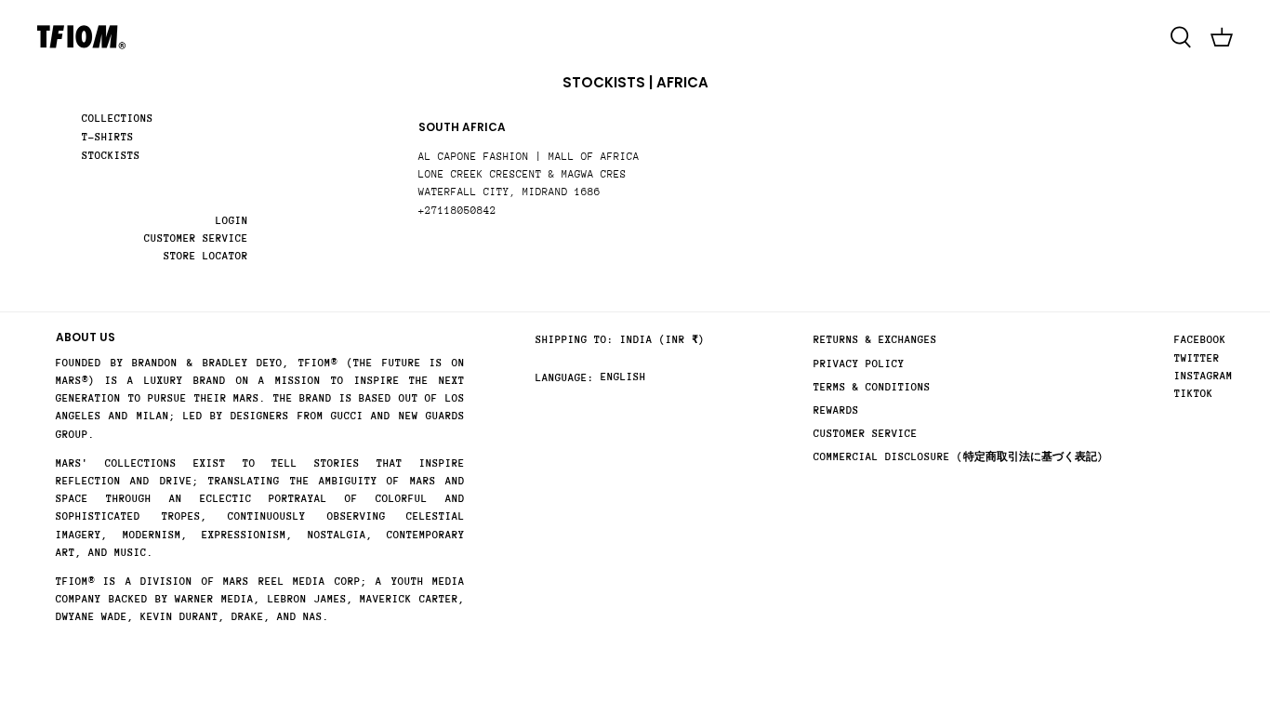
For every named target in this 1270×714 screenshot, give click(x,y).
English (623, 377)
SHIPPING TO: (575, 340)
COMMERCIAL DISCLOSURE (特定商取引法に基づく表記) (959, 457)
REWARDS (836, 410)
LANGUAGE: (565, 378)
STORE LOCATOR (206, 256)
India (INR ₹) (662, 340)
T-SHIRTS (108, 137)
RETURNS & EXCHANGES (875, 340)
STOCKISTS (111, 156)
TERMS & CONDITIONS (872, 387)
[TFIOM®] (81, 37)
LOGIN (232, 221)
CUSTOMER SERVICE (196, 238)
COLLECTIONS (117, 118)
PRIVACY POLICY (859, 364)
